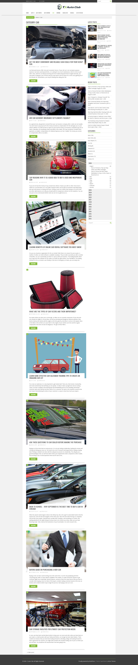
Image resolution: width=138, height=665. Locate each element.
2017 (90, 209)
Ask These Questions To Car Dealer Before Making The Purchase (55, 442)
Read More (33, 81)
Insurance (90, 151)
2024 (90, 192)
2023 (90, 195)
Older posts (31, 652)
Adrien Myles (45, 66)
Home (27, 13)
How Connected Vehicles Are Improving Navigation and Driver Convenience (104, 56)
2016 (90, 211)
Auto (32, 13)
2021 (90, 200)
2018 (90, 207)
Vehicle (72, 13)
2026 (90, 163)
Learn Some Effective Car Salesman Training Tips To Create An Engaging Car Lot (54, 376)
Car (53, 13)
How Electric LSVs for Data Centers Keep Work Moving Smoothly (104, 65)
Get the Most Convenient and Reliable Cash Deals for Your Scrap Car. (56, 62)
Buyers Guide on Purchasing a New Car (45, 569)
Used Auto (65, 13)
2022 (90, 197)
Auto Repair (47, 13)
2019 (90, 204)
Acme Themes (112, 661)
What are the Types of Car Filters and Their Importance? (52, 311)
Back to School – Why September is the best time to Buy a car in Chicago (56, 507)
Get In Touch (41, 1)
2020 (90, 202)
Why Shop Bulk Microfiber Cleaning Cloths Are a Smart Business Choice (104, 74)
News (89, 153)
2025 (90, 190)
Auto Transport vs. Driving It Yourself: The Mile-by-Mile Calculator (105, 47)
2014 (90, 216)
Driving (58, 13)
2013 (90, 219)
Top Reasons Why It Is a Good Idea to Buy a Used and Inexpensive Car (55, 178)
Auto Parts (39, 13)
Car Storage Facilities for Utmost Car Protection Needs (52, 629)
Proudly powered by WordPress (87, 661)
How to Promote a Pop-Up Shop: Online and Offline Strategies (104, 27)
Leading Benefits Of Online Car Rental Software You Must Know (55, 247)
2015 (90, 214)
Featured (90, 148)
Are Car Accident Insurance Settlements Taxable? (49, 117)
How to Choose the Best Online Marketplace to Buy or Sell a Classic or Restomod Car (104, 37)
